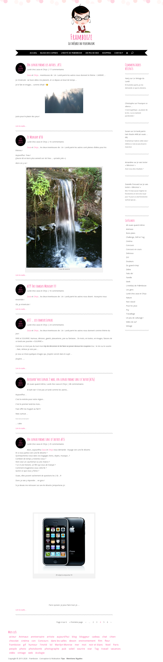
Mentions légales (74, 658)
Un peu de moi (92, 53)
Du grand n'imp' (132, 265)
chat (104, 636)
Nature (129, 297)
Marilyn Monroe (63, 644)
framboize (15, 644)
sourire (81, 648)
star (89, 648)
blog (74, 636)
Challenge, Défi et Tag (135, 237)
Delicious (130, 253)
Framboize (81, 37)
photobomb (35, 648)
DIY (127, 257)
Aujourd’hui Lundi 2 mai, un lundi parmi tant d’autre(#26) (61, 379)
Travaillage (130, 314)
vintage (22, 652)
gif (24, 644)
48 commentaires (76, 384)
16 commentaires (56, 142)
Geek (128, 281)
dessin (72, 640)
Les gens (129, 289)
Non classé (130, 301)
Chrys (36, 75)
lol (51, 644)
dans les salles (59, 640)
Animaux (129, 229)
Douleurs (130, 261)
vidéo (12, 652)
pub (64, 648)
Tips (63, 658)
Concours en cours (134, 249)
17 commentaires (56, 69)
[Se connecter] (127, 54)
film (100, 640)
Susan (127, 131)
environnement (87, 640)
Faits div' (129, 273)
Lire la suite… (21, 126)
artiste (50, 636)
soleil (71, 648)
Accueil (33, 53)
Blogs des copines (49, 53)
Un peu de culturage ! (135, 318)
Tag (96, 648)
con (34, 640)
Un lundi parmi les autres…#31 (44, 64)
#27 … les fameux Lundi (40, 320)
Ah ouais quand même (36, 384)
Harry (127, 78)
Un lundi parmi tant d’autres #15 (46, 439)
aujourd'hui (63, 636)
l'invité (43, 644)
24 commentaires (56, 325)
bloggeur (84, 636)
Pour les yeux (131, 306)
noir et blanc (96, 644)
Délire (128, 269)
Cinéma (129, 241)
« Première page (76, 622)
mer (77, 644)
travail (104, 648)
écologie (40, 652)
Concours (130, 245)
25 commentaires (56, 444)
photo (22, 648)
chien (113, 636)
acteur (12, 636)
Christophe (129, 103)
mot (84, 644)
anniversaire (37, 636)
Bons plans (130, 233)
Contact (118, 53)
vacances (116, 648)
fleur (107, 640)
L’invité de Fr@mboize (71, 53)
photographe (52, 648)
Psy (127, 310)
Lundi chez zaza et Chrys (37, 69)
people (13, 648)
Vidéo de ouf (131, 322)
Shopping (106, 53)
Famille (129, 277)
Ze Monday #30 (35, 137)
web (30, 652)
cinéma (25, 640)
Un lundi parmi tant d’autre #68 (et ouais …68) (136, 134)
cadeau (96, 636)
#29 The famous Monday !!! (41, 286)
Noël (108, 644)
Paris (116, 644)
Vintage (129, 326)
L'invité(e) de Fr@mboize (136, 285)
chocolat (14, 640)
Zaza (29, 75)
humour (33, 644)
